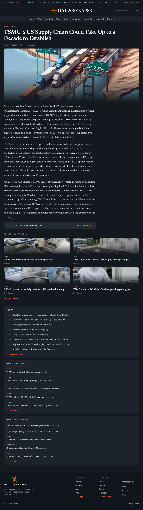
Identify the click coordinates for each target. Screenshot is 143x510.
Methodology (128, 482)
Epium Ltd (14, 504)
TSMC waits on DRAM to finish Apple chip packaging (101, 289)
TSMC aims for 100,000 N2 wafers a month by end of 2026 (32, 406)
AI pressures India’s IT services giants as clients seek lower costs (41, 344)
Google (102, 489)
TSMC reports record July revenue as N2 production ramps (34, 289)
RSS (124, 495)
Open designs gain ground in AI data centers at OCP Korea (32, 431)
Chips (66, 19)
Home (31, 19)
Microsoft (103, 493)
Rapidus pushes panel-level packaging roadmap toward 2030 (40, 315)
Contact (125, 490)
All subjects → (81, 496)
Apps (58, 19)
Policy (39, 19)
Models (49, 19)
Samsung (9, 453)
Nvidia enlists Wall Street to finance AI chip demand (29, 440)
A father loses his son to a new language (30, 330)
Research (99, 19)
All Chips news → (13, 462)
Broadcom (10, 445)
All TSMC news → (12, 299)
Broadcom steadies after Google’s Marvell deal (26, 448)
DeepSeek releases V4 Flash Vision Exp (30, 335)
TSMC (6, 27)
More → (111, 19)
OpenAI (102, 485)
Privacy (130, 504)
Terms (136, 504)
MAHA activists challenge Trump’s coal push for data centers (40, 340)
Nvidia (8, 436)
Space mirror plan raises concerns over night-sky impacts (38, 320)
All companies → (106, 496)
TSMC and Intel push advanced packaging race (28, 260)
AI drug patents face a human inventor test (32, 325)
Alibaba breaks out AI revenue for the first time (33, 349)
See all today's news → (15, 355)
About (124, 486)
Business (76, 19)
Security (88, 19)
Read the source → (85, 225)
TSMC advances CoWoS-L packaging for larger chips (101, 260)
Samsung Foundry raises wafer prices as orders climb (29, 456)
